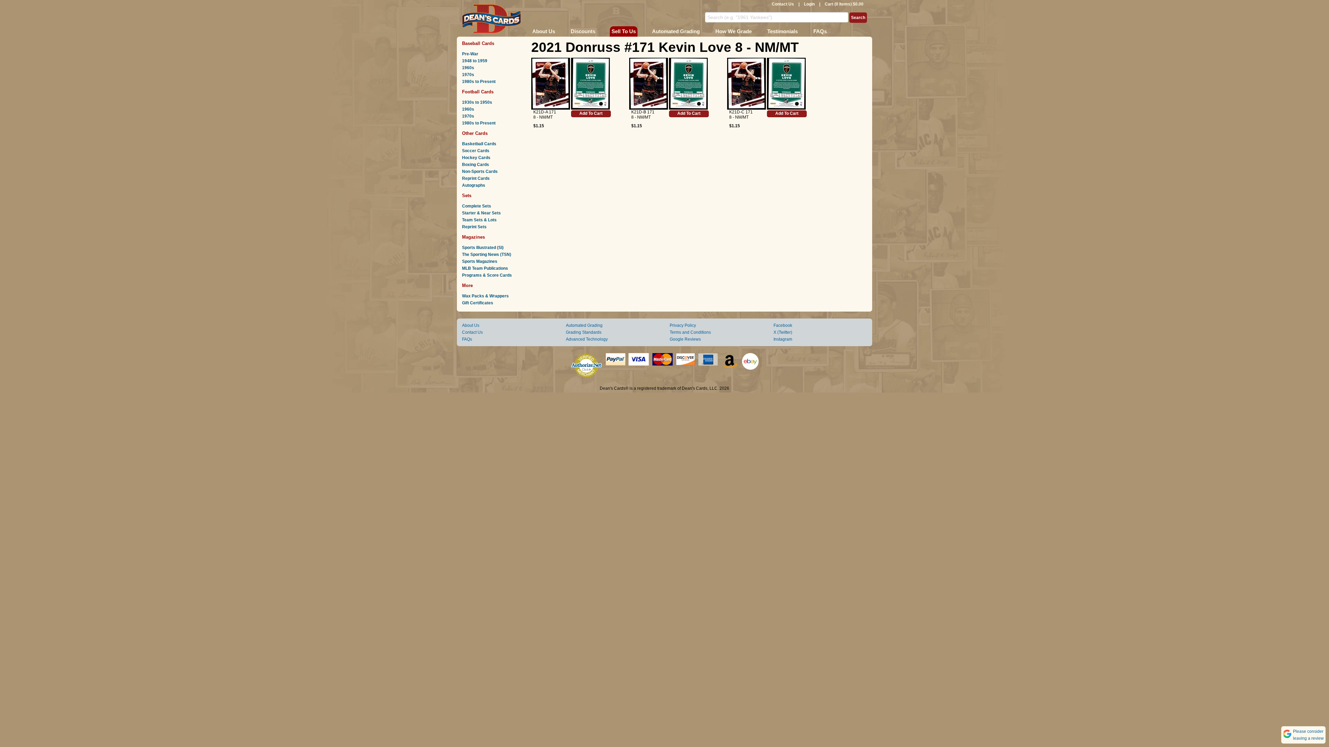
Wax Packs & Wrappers (485, 296)
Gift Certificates (477, 303)
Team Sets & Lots (479, 220)
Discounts (583, 31)
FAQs (820, 31)
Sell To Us (624, 31)
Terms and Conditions (690, 332)
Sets (466, 195)
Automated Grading (676, 31)
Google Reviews (685, 339)
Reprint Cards (476, 178)
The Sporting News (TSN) (486, 254)
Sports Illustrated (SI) (483, 247)
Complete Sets (476, 206)
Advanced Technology (587, 339)
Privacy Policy (683, 325)
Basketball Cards (479, 143)
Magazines (473, 237)
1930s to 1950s (477, 102)
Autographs (473, 185)
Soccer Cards (475, 150)
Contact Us (783, 4)
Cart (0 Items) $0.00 (844, 4)
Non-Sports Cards (480, 171)
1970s (468, 74)
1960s (468, 67)
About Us (543, 31)
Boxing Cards (475, 164)
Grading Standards (584, 332)
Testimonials (782, 31)
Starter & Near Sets (481, 213)
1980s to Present (479, 81)
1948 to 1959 (474, 60)
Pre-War (470, 54)
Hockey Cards (476, 157)
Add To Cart (591, 113)
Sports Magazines (479, 261)
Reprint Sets (474, 226)
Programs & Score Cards (487, 275)
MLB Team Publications (485, 268)
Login (809, 4)
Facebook (783, 325)
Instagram (783, 339)
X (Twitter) (783, 332)
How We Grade (733, 31)
